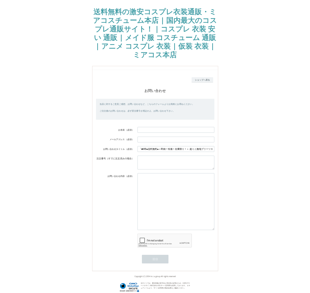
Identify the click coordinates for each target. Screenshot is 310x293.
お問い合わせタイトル (114, 149)
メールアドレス (117, 139)
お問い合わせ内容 (116, 176)
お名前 (121, 129)
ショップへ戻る (202, 79)
